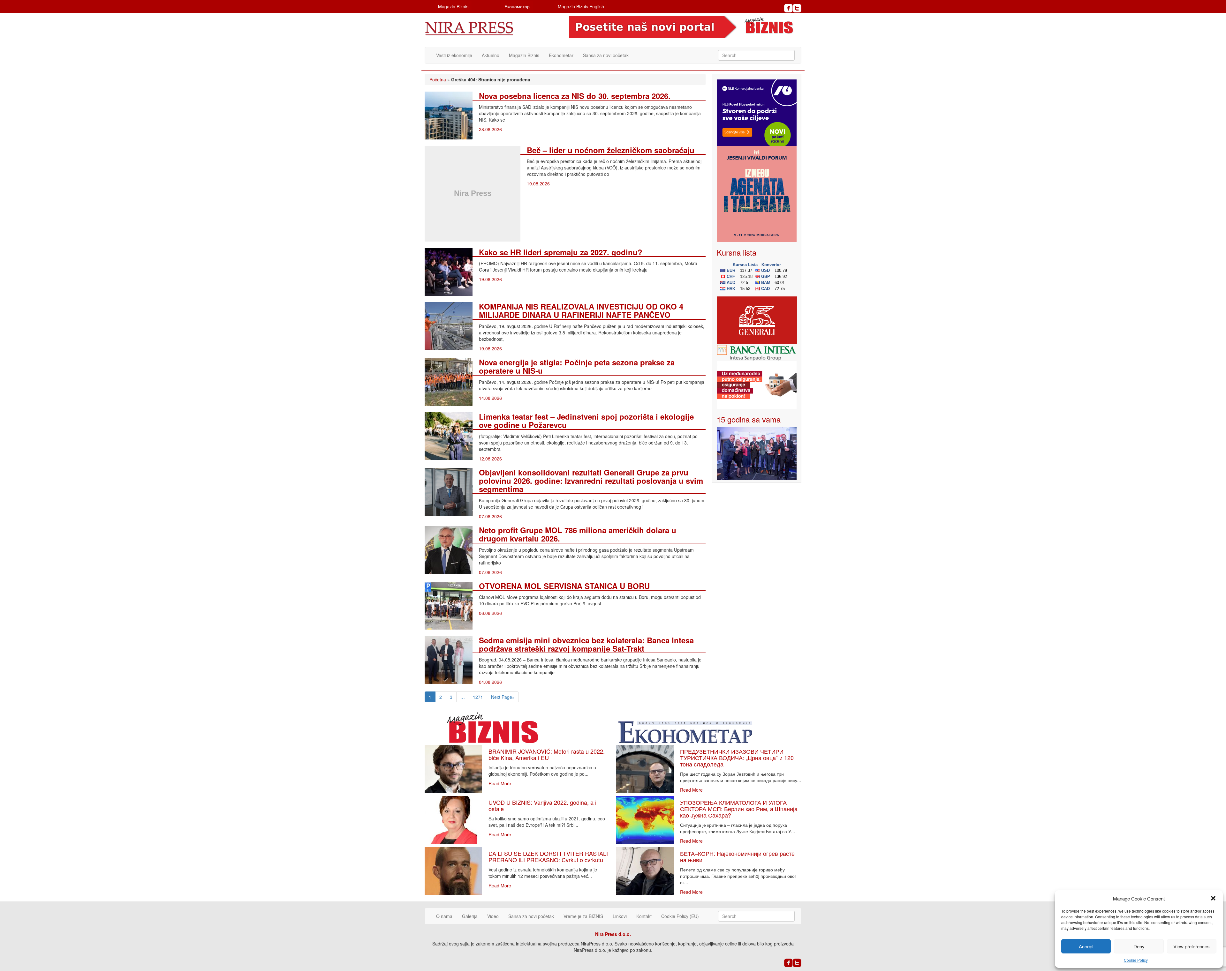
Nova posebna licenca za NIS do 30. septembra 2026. (574, 95)
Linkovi (620, 916)
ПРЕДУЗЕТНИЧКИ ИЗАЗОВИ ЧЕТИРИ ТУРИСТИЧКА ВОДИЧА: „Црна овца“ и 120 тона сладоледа (737, 757)
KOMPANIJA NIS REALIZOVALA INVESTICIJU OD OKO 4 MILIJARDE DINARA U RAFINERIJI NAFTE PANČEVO (581, 310)
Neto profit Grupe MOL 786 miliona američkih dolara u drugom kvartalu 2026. (577, 534)
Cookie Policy (1136, 960)
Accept (1086, 946)
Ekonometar (561, 55)
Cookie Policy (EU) (680, 916)
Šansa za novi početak (606, 55)
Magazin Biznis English (581, 6)
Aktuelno (490, 55)
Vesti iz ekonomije (454, 55)
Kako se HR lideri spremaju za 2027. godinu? (560, 252)
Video (493, 916)
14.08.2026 (490, 398)
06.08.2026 (490, 613)
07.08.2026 (490, 516)
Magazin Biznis (453, 6)
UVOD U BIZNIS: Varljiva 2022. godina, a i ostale (542, 805)
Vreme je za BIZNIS (583, 916)
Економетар (517, 6)
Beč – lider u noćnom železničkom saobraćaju (610, 150)
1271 (478, 697)
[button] (1213, 898)
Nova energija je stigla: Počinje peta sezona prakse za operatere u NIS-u (577, 366)
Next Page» (503, 697)
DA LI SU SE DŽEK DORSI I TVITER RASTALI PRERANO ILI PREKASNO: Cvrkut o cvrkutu (548, 856)
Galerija (470, 916)
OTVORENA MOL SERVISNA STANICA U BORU (564, 585)
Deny (1139, 946)
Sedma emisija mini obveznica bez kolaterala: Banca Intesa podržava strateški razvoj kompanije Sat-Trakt (586, 644)
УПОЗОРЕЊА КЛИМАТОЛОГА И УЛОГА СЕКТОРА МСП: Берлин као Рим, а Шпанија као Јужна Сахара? (739, 808)
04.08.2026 (490, 682)
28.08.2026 (490, 129)
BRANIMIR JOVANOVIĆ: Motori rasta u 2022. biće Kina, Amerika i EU (546, 754)
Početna (437, 79)
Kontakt (644, 916)
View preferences (1191, 946)
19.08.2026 (538, 183)
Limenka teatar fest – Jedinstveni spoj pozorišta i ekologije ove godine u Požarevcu (586, 420)
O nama (444, 916)
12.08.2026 (490, 458)
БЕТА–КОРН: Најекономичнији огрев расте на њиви (737, 856)
